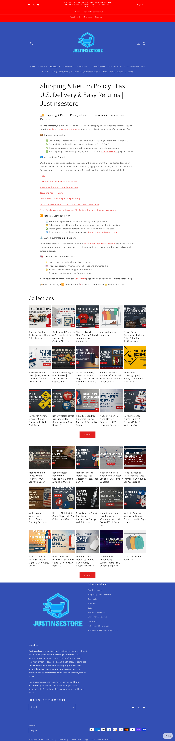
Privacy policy (63, 740)
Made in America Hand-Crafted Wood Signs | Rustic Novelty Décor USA (111, 377)
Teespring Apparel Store (51, 192)
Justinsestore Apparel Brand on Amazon (59, 181)
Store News (92, 603)
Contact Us (80, 278)
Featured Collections (96, 612)
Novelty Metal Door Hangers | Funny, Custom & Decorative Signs (87, 420)
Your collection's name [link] (109, 334)
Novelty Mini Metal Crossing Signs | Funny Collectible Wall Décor (38, 420)
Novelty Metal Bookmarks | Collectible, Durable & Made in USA (62, 477)
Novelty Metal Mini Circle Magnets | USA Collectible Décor (63, 516)
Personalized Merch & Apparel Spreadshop (60, 198)
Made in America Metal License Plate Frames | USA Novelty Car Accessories (135, 477)
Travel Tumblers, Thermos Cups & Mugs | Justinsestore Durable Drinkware (87, 377)
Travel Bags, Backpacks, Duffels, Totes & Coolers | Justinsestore (134, 337)
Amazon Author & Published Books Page (59, 187)
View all (87, 434)
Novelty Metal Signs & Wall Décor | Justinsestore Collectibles (62, 377)
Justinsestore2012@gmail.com (102, 232)
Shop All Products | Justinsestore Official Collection (40, 335)
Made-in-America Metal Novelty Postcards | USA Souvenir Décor (109, 420)
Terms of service (76, 740)
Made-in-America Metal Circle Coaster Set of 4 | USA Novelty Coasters (111, 477)
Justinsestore (38, 740)
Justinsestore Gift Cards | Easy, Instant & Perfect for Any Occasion (39, 377)
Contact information (105, 740)
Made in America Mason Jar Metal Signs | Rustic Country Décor (37, 518)
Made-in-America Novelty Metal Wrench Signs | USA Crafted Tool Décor (110, 518)
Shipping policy (89, 740)
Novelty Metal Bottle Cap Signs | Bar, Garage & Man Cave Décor (63, 420)
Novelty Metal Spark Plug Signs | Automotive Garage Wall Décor (86, 518)
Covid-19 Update (95, 590)
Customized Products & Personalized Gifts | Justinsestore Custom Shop (63, 337)
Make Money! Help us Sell (98, 626)
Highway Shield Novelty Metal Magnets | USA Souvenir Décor (37, 477)
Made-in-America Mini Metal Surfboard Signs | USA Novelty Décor (63, 561)
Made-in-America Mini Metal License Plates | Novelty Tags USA (134, 518)
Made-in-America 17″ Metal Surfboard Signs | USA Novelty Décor (39, 561)
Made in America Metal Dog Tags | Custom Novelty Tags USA (87, 477)
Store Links (92, 599)
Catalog (91, 608)
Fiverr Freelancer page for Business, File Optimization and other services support (78, 210)
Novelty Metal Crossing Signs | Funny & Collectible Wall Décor (134, 377)
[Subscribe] (73, 707)
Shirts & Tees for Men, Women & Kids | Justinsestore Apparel (87, 337)
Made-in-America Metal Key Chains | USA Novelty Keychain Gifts (85, 561)
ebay (42, 175)
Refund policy (51, 740)
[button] (31, 43)
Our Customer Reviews (97, 617)
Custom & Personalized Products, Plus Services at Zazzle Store (69, 204)
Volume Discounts (109, 151)
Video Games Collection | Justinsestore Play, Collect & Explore (110, 561)
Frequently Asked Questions (99, 594)
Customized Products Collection (99, 243)
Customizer (92, 621)
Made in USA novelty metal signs (64, 129)
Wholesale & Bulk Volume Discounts (103, 630)
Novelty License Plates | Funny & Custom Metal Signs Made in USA (134, 420)
